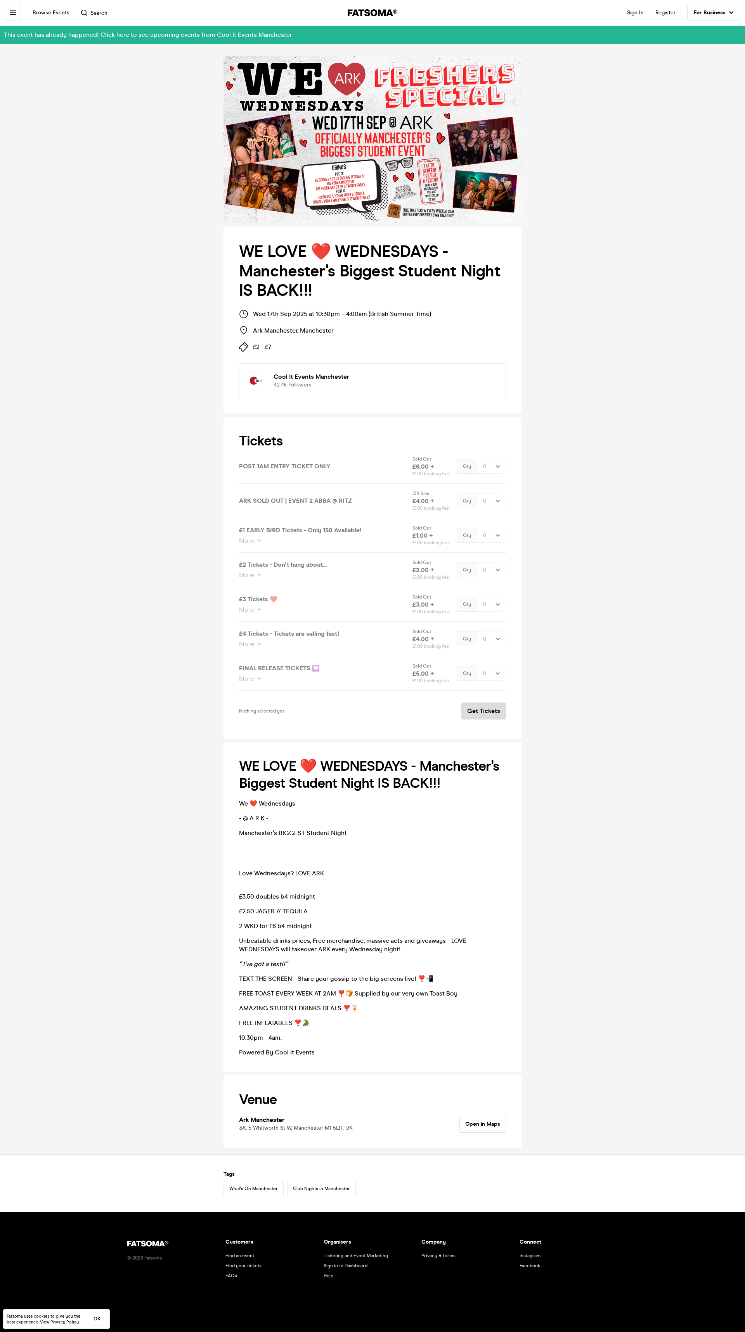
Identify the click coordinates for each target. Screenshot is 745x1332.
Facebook (530, 1265)
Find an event (239, 1255)
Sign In (635, 12)
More (246, 540)
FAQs (231, 1276)
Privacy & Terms (438, 1255)
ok (97, 1319)
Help (328, 1276)
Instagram (530, 1255)
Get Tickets (483, 710)
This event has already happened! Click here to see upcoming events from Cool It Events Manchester (148, 34)
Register (665, 12)
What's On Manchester (253, 1188)
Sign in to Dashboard (345, 1265)
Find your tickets (243, 1265)
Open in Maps (482, 1124)
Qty (467, 466)
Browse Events (51, 12)
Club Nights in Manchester (321, 1188)
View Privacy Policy (59, 1322)
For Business (710, 12)
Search (98, 13)
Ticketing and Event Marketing (356, 1255)
